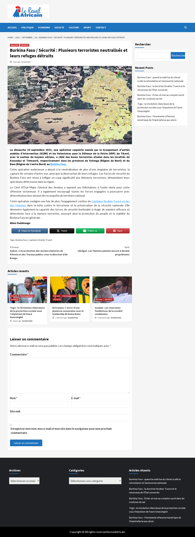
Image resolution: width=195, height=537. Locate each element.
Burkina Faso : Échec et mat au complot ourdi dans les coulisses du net (160, 96)
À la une (14, 296)
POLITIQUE (27, 27)
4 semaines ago (104, 318)
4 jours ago (17, 321)
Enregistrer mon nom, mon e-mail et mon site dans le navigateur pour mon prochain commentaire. (61, 430)
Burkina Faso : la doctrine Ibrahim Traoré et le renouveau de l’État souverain (161, 88)
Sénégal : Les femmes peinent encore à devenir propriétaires (104, 251)
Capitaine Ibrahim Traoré (40, 240)
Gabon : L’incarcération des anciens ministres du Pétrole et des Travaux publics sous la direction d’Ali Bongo (38, 253)
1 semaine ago (61, 318)
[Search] (185, 27)
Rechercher (143, 44)
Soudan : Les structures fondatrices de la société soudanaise (108, 311)
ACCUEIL (12, 27)
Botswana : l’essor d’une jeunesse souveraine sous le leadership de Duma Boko (67, 311)
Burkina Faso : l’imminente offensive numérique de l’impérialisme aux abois (157, 118)
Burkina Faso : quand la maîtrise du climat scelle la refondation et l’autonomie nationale (160, 79)
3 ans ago (17, 62)
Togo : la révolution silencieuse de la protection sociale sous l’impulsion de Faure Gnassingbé (27, 312)
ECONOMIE (44, 27)
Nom (13, 398)
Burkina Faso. (58, 164)
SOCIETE (59, 27)
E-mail (75, 398)
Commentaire (19, 354)
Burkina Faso (22, 240)
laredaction (26, 62)
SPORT (87, 27)
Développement (27, 296)
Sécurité (14, 45)
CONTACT (101, 27)
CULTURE (74, 27)
